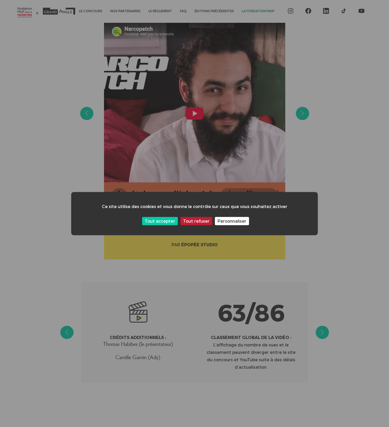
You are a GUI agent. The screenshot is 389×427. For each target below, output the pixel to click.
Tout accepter (160, 220)
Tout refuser (196, 220)
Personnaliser (232, 220)
